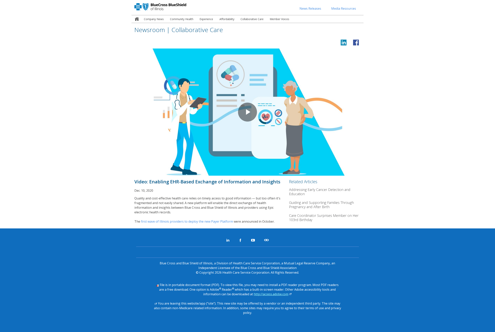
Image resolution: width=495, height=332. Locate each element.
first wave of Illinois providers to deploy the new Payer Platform (187, 221)
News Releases (310, 8)
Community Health (181, 19)
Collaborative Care (252, 19)
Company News (154, 19)
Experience (206, 19)
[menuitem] (136, 19)
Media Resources (343, 8)
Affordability (226, 19)
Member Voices (279, 19)
